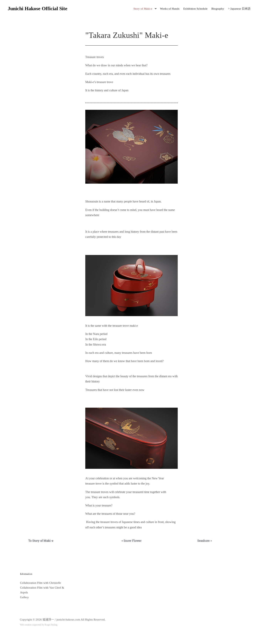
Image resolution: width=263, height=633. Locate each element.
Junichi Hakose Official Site (27, 8)
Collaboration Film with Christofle (40, 582)
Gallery (24, 597)
